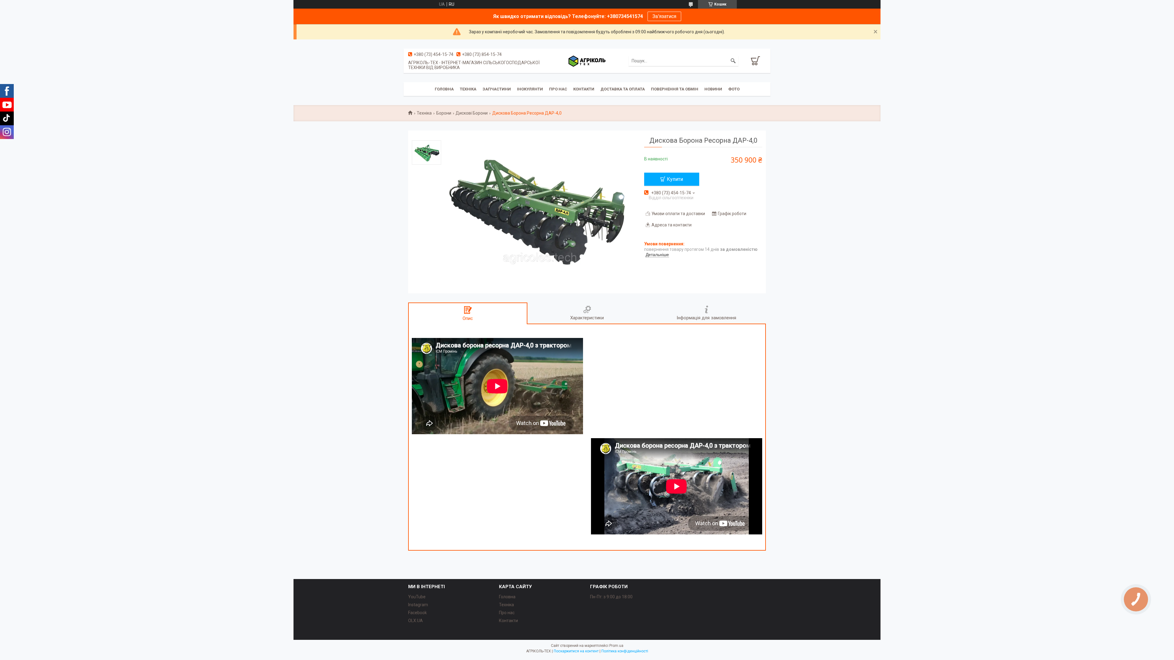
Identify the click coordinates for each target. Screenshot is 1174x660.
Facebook (417, 612)
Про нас (507, 612)
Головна (444, 89)
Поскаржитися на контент (576, 651)
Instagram (418, 604)
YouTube (417, 596)
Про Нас (558, 89)
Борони (443, 113)
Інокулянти (530, 89)
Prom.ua (616, 646)
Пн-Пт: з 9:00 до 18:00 (611, 596)
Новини (713, 89)
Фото (734, 89)
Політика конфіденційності (624, 651)
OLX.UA (415, 620)
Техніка (468, 89)
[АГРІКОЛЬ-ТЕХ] (587, 60)
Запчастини (496, 89)
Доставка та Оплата (622, 89)
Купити (675, 179)
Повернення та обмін (674, 89)
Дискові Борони (472, 113)
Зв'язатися (664, 16)
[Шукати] (733, 61)
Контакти (583, 89)
